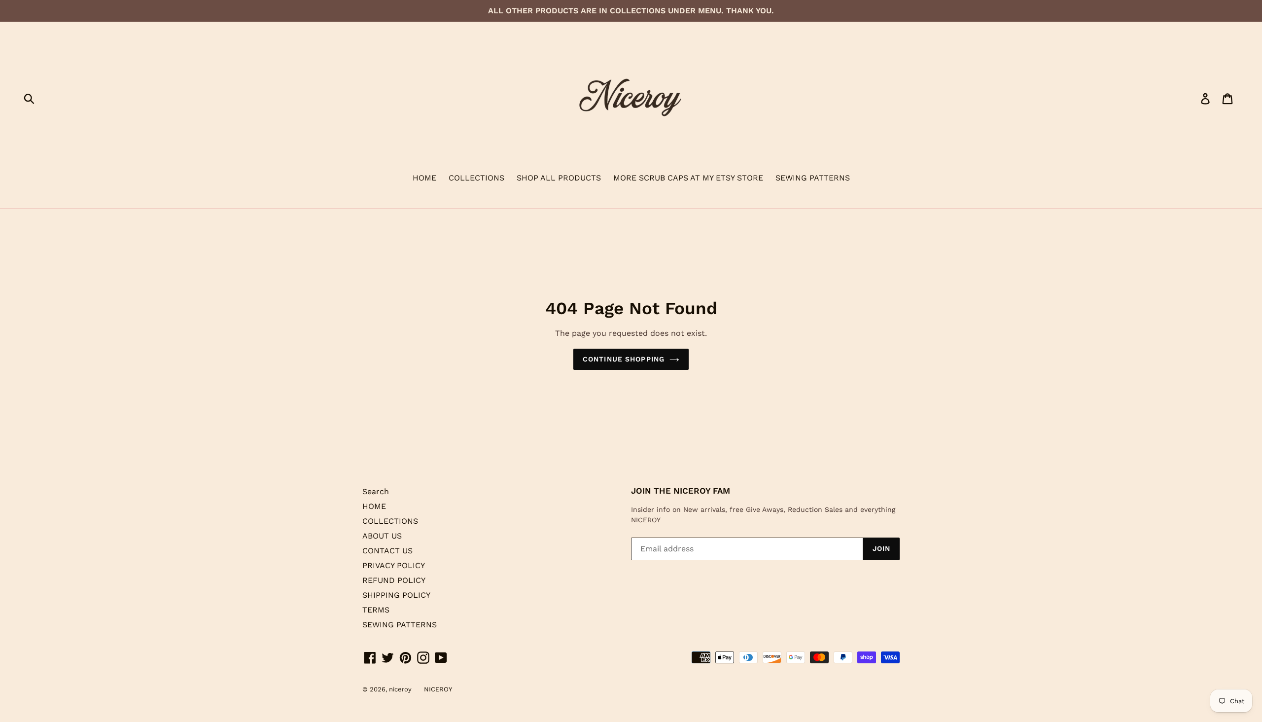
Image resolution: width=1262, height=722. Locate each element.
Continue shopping (624, 359)
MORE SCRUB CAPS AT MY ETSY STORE (688, 177)
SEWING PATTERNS (812, 177)
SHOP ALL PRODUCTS (559, 177)
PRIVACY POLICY (393, 565)
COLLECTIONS (476, 177)
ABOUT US (382, 536)
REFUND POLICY (393, 580)
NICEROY (438, 689)
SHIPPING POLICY (396, 595)
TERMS (375, 609)
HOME (424, 177)
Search (375, 491)
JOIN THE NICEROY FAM (680, 491)
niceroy (400, 689)
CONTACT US (387, 550)
